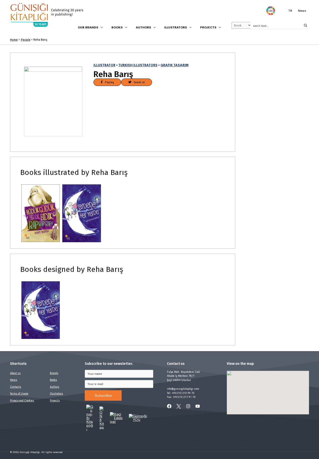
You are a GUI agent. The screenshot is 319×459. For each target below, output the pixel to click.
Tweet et (138, 82)
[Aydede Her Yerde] (81, 213)
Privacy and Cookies (22, 400)
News (13, 380)
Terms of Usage (19, 393)
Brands (54, 373)
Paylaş (108, 82)
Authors (54, 386)
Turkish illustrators (138, 65)
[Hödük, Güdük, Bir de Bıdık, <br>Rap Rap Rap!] (40, 213)
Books (53, 380)
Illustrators (56, 393)
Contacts (15, 386)
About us (15, 373)
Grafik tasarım (174, 65)
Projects (55, 400)
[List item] (169, 406)
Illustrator (104, 65)
